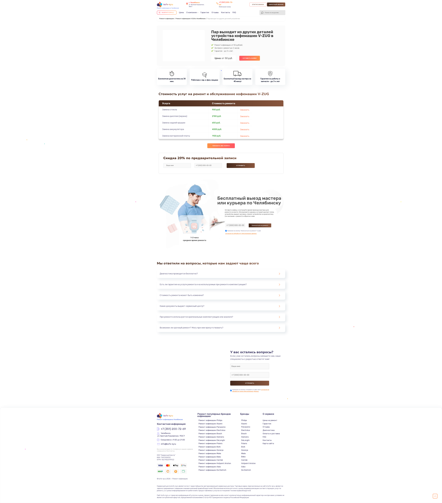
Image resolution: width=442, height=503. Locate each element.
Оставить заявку (250, 58)
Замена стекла (169, 109)
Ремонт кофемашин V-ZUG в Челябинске (191, 18)
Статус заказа (258, 4)
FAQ (234, 12)
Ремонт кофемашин (166, 18)
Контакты (225, 12)
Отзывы (215, 12)
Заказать (244, 110)
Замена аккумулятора (173, 129)
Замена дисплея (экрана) (174, 116)
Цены (181, 12)
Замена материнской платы (176, 136)
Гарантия (205, 12)
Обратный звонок (276, 4)
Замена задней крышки (173, 122)
